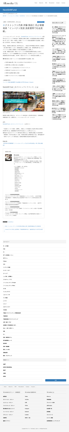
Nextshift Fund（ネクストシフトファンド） (31, 36)
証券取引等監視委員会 (7, 367)
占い (4, 334)
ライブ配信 (5, 297)
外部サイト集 (27, 417)
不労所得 (5, 309)
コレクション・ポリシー (8, 402)
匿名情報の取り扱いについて (9, 408)
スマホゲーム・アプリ (7, 279)
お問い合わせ (49, 405)
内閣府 (4, 373)
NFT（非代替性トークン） (8, 255)
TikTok (26, 405)
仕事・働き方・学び (7, 322)
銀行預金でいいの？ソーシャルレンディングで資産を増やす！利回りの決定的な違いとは (58, 65)
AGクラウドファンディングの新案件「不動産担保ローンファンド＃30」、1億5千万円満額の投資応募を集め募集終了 (23, 204)
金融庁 (4, 364)
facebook (27, 411)
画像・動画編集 (6, 346)
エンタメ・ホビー (6, 270)
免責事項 (5, 417)
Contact (27, 386)
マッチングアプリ (6, 291)
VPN (4, 264)
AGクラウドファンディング (15, 194)
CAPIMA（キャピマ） (14, 212)
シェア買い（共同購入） (8, 276)
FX (3, 252)
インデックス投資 (6, 267)
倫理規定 (5, 396)
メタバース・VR (6, 294)
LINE (26, 402)
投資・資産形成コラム (7, 337)
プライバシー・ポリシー (8, 414)
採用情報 (48, 411)
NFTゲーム (5, 258)
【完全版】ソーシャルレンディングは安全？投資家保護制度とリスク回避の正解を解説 (58, 80)
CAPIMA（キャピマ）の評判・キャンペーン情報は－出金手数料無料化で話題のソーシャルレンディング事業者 (23, 214)
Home (5, 386)
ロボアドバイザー (6, 306)
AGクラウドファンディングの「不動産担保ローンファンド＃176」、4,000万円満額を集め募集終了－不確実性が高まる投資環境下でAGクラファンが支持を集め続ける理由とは (23, 198)
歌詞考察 (5, 343)
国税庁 (4, 370)
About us (49, 396)
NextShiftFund (10, 221)
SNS (15, 386)
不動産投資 (5, 316)
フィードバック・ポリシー (8, 411)
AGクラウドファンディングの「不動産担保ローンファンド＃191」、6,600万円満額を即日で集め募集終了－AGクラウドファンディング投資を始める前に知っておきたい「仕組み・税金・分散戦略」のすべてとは (59, 40)
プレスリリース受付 (51, 402)
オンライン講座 (50, 417)
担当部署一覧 (49, 408)
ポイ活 (4, 288)
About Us (10, 386)
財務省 (4, 376)
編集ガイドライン (6, 420)
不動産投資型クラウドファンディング (10, 319)
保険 (4, 331)
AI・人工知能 (5, 245)
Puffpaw (5, 261)
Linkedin (27, 414)
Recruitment (21, 386)
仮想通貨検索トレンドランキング (53, 420)
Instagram (27, 408)
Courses (33, 386)
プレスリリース (50, 414)
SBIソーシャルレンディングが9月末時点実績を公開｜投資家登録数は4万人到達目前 (23, 226)
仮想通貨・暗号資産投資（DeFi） (9, 325)
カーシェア (5, 273)
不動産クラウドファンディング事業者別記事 (12, 312)
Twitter (26, 396)
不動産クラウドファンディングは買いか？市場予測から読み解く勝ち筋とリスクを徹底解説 (58, 73)
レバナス (5, 300)
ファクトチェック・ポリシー (9, 405)
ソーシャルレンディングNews (9, 285)
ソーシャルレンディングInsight (9, 282)
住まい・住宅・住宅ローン (8, 328)
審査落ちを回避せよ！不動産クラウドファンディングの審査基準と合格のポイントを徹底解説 (58, 102)
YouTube (27, 399)
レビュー (5, 303)
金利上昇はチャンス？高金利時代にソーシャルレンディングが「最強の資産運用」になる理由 (59, 110)
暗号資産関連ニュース (7, 340)
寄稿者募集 (49, 399)
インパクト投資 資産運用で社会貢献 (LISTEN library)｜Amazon (18, 82)
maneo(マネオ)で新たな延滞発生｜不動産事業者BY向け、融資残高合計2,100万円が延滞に (23, 230)
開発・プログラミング (7, 355)
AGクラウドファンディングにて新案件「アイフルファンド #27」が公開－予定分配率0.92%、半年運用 (23, 209)
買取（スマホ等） (6, 349)
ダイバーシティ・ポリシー (8, 399)
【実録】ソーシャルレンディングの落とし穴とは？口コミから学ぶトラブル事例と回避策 (58, 95)
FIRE (4, 249)
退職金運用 (5, 352)
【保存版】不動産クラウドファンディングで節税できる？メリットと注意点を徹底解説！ (58, 58)
